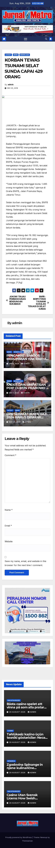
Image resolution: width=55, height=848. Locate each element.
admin (11, 84)
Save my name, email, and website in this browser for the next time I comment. (25, 563)
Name (9, 510)
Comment (10, 455)
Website (9, 541)
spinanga (11, 761)
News (16, 55)
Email (8, 525)
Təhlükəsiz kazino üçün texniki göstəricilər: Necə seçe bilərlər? (26, 737)
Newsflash (24, 55)
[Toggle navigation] (26, 39)
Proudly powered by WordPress (18, 837)
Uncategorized (13, 700)
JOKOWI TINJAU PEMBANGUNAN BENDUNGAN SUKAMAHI (17, 300)
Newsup (43, 837)
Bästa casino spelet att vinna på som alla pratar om (25, 707)
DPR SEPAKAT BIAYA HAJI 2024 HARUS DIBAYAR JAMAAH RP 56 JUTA (26, 417)
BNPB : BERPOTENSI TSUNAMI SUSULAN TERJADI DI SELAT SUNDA (37, 302)
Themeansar (27, 841)
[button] (46, 39)
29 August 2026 (17, 712)
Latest (8, 55)
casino (10, 731)
